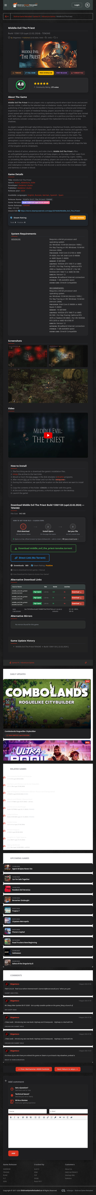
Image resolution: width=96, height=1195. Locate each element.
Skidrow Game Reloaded (23, 16)
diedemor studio (25, 185)
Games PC (36, 16)
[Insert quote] (60, 1117)
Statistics (68, 1178)
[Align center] (27, 1117)
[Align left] (23, 1117)
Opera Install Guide (70, 539)
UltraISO (60, 477)
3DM (36, 1172)
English (31, 195)
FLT (4, 1178)
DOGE (36, 1178)
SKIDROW (6, 1169)
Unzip (15, 474)
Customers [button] (70, 1164)
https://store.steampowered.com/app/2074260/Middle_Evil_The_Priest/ (50, 211)
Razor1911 (38, 1181)
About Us (68, 1169)
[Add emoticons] (44, 1117)
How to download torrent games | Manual (29, 570)
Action (17, 182)
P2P (35, 1175)
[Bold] (11, 1117)
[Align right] (30, 1117)
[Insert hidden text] (71, 1117)
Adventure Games (48, 16)
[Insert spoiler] (68, 1117)
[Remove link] (51, 1117)
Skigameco (17, 37)
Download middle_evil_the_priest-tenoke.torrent (45, 548)
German (45, 195)
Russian (38, 195)
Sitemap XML (70, 1175)
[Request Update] (86, 662)
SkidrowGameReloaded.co (31, 1190)
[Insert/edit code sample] (64, 1117)
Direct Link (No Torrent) (32, 557)
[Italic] (14, 1117)
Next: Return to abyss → (67, 1069)
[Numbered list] (39, 1117)
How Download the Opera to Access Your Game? (31, 574)
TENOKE (26, 205)
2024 (23, 191)
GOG (5, 1181)
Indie (33, 182)
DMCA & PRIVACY (71, 1172)
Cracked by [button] (39, 1164)
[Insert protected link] (55, 1117)
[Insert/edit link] (48, 1117)
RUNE (5, 1175)
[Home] (6, 16)
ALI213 (36, 1169)
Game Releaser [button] (10, 1164)
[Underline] (18, 1117)
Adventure (25, 182)
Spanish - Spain (56, 195)
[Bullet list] (35, 1117)
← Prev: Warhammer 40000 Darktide (33, 1069)
